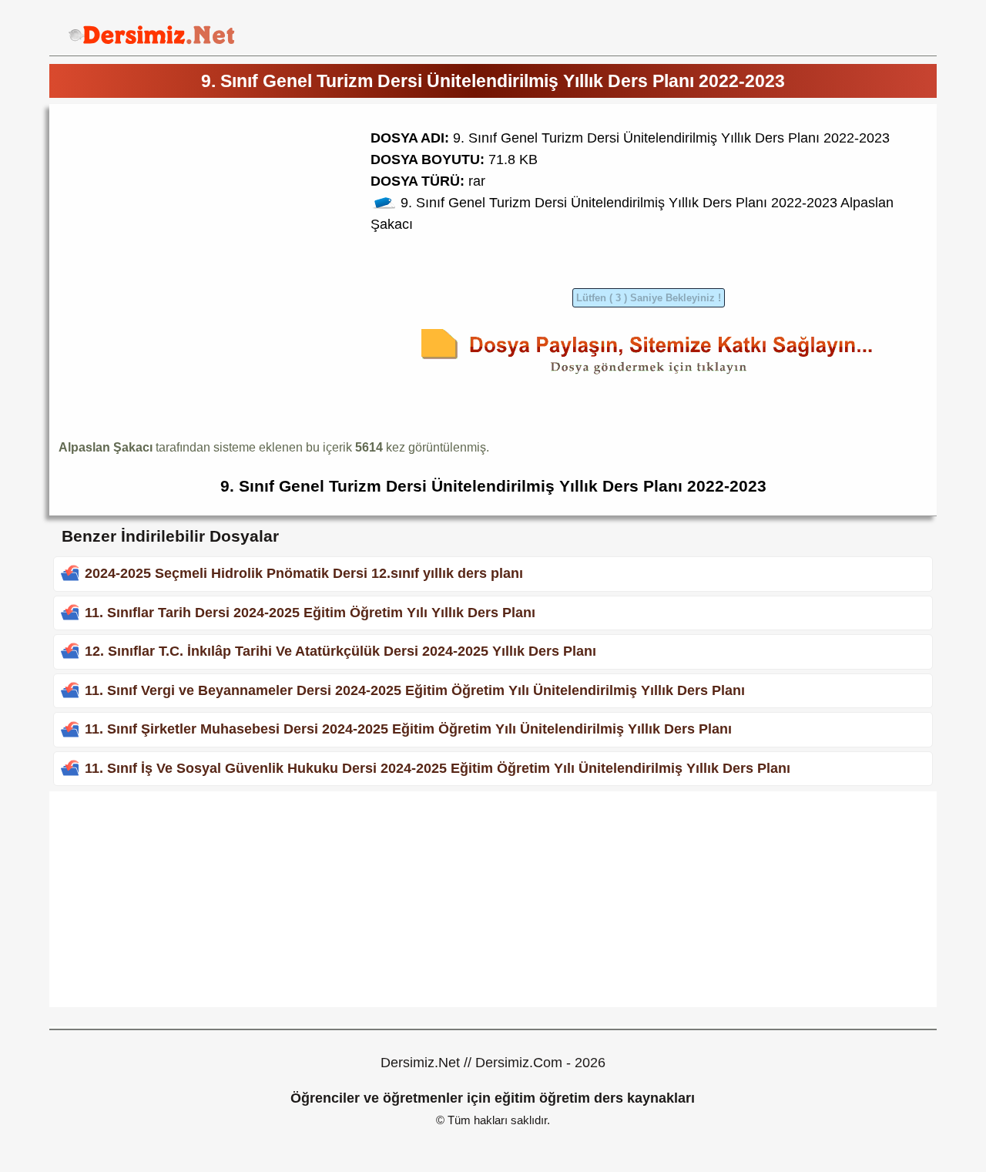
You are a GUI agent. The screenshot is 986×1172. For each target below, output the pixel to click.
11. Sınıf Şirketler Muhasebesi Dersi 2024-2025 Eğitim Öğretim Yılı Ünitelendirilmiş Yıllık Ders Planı (408, 729)
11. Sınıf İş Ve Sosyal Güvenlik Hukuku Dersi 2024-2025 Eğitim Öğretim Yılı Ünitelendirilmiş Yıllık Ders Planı (437, 768)
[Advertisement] (188, 221)
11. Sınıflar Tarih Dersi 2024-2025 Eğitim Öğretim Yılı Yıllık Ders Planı (310, 612)
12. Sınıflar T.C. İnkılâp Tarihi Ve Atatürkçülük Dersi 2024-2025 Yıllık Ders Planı (340, 651)
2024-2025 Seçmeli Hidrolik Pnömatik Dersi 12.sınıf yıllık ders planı (304, 573)
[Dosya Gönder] (648, 377)
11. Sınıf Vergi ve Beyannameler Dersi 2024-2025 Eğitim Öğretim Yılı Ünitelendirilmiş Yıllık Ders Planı (415, 690)
